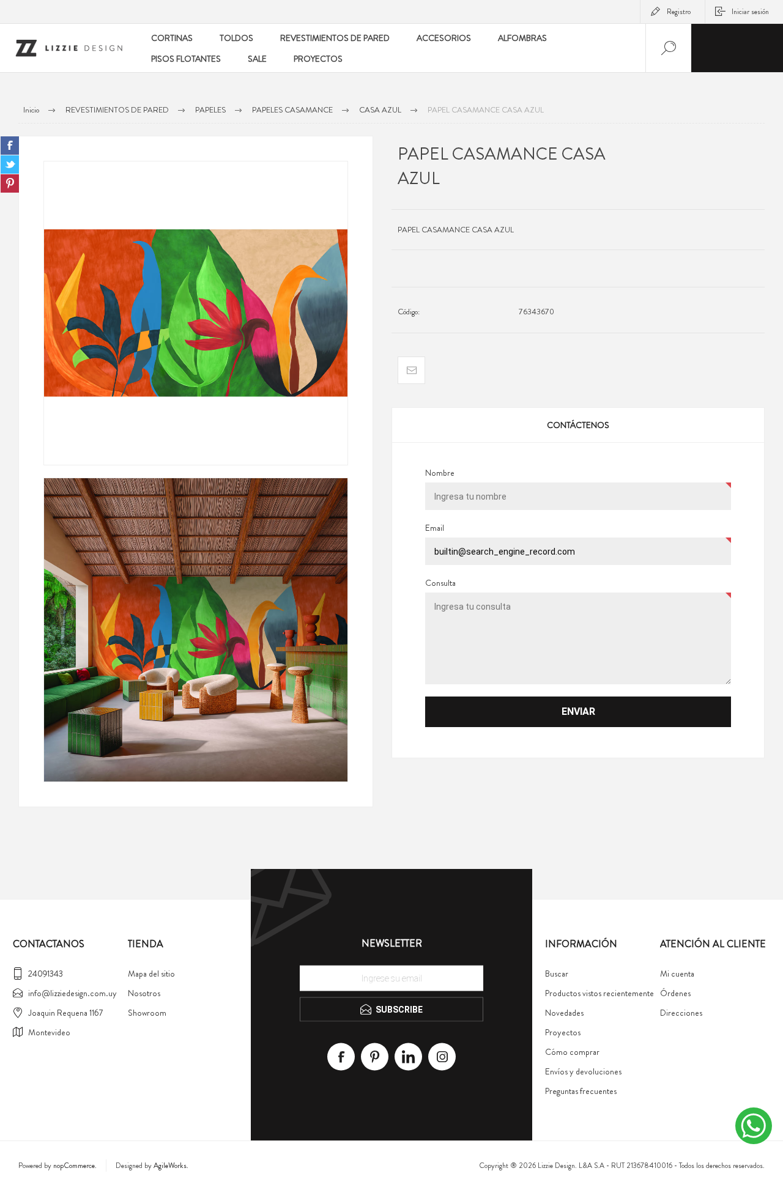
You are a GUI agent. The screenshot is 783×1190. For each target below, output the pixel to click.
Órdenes (675, 993)
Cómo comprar (572, 1052)
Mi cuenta (677, 973)
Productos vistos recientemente (599, 993)
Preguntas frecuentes (581, 1091)
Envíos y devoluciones (583, 1071)
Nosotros (144, 993)
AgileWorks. (171, 1165)
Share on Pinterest (10, 183)
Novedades (564, 1013)
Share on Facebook (10, 145)
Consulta (440, 582)
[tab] (578, 425)
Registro (679, 11)
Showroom (147, 1013)
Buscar (556, 973)
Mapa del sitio (151, 973)
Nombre (440, 472)
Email (434, 527)
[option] (195, 313)
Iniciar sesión (750, 11)
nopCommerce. (75, 1165)
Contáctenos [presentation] (578, 425)
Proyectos (563, 1032)
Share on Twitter (10, 164)
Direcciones (681, 1013)
